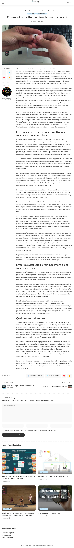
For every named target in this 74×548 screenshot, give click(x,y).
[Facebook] (4, 72)
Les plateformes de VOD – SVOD (6, 99)
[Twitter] (9, 72)
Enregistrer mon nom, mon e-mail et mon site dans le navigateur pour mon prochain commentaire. (31, 430)
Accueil (22, 10)
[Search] (71, 2)
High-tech (31, 13)
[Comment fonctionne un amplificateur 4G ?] (55, 461)
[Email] (9, 77)
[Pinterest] (4, 77)
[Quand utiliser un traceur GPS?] (55, 498)
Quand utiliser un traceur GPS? (49, 513)
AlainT (34, 21)
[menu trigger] (3, 2)
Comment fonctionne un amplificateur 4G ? (53, 476)
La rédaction (6, 535)
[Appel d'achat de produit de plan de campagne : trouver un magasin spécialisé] (19, 461)
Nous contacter (7, 538)
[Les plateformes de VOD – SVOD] (7, 92)
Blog (26, 10)
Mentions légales (8, 533)
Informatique (41, 13)
